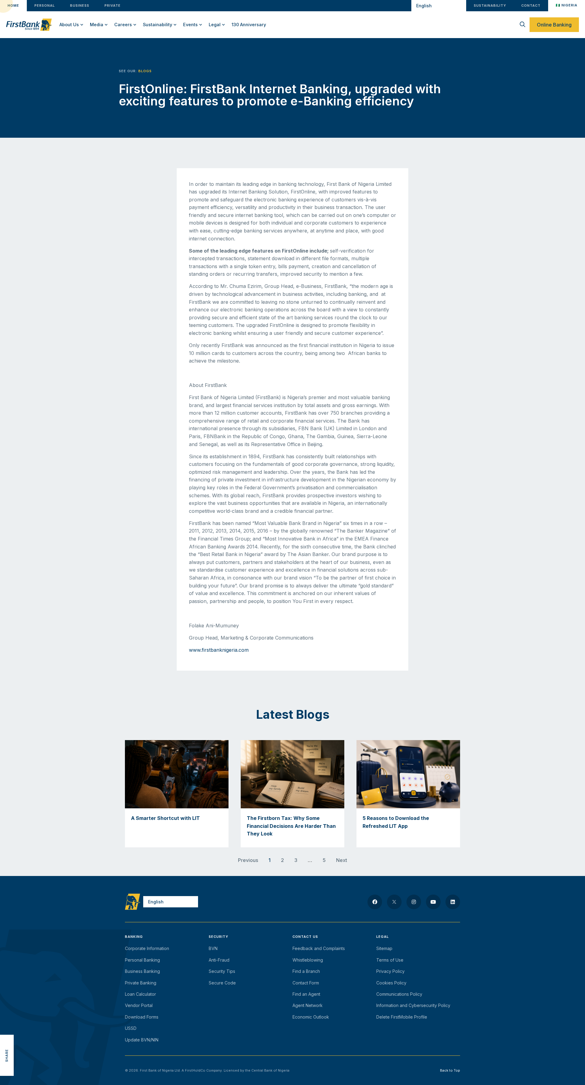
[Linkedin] (452, 902)
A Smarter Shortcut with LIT (165, 818)
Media (96, 24)
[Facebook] (374, 902)
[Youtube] (433, 902)
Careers (123, 24)
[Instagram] (413, 902)
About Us (69, 24)
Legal (215, 24)
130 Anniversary (249, 24)
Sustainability (157, 24)
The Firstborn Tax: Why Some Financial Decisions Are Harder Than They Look (291, 826)
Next (341, 860)
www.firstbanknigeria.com (219, 650)
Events (190, 24)
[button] (7, 1028)
